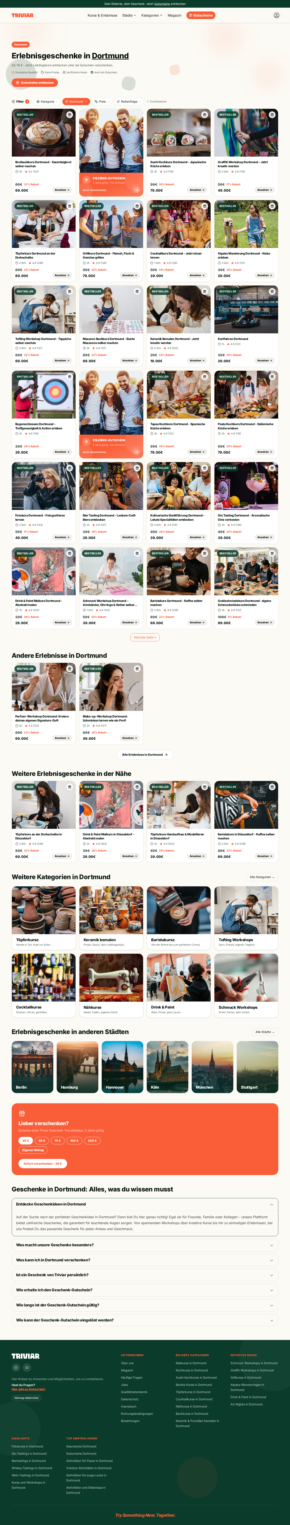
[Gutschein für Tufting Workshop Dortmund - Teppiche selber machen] (69, 291)
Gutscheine (203, 15)
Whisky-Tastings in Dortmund (32, 1468)
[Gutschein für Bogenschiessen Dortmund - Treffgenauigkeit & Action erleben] (69, 376)
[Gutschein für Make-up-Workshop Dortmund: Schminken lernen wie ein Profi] (137, 668)
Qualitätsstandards (134, 1392)
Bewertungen (130, 1421)
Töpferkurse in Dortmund (193, 1392)
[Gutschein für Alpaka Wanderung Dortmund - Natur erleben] (272, 206)
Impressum (128, 1406)
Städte (127, 15)
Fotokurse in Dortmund (27, 1446)
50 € (41, 1140)
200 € (92, 1140)
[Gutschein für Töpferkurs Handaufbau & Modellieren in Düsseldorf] (204, 787)
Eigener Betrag (33, 1150)
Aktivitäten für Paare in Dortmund (89, 1461)
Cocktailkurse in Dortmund (194, 1399)
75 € (58, 1140)
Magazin (174, 15)
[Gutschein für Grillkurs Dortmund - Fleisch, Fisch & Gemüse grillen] (137, 206)
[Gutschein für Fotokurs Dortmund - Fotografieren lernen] (69, 468)
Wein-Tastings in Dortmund (30, 1475)
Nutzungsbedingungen (137, 1413)
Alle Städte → (265, 1032)
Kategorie (47, 101)
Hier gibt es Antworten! (28, 1389)
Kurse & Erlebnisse (102, 15)
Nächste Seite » (145, 637)
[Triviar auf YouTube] (27, 1367)
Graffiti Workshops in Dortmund (252, 1370)
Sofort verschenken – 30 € (43, 1163)
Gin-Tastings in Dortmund (29, 1453)
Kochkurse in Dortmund (192, 1370)
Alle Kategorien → (262, 877)
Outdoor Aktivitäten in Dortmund (88, 1468)
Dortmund (76, 101)
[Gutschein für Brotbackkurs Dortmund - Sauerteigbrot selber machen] (69, 114)
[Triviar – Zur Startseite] (22, 15)
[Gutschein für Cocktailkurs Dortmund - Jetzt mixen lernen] (204, 206)
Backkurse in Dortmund (192, 1413)
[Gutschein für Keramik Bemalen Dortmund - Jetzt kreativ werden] (204, 291)
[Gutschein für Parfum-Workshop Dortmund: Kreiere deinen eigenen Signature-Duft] (69, 668)
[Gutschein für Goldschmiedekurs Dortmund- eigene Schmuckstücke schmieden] (272, 553)
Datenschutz (130, 1399)
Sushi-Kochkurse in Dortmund (196, 1377)
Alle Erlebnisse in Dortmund (142, 754)
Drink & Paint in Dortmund (248, 1397)
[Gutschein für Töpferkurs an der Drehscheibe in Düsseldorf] (69, 787)
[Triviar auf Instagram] (16, 1367)
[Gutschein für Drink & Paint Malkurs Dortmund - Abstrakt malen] (69, 553)
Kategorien (150, 15)
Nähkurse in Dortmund (191, 1406)
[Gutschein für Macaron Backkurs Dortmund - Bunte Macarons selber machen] (137, 291)
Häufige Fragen (131, 1377)
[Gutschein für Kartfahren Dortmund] (272, 291)
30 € (25, 1140)
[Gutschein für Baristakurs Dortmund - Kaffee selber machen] (204, 553)
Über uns (127, 1363)
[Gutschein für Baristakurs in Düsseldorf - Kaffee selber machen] (272, 787)
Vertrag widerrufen (26, 1397)
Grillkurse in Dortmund (246, 1377)
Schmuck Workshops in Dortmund (254, 1363)
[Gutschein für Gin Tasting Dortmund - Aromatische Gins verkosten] (272, 468)
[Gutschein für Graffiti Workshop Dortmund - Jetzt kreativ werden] (272, 114)
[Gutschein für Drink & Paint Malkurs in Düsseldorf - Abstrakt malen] (137, 787)
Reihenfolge (129, 101)
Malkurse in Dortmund (191, 1363)
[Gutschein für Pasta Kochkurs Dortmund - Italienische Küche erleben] (272, 376)
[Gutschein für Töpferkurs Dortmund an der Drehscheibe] (69, 206)
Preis (102, 101)
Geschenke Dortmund (81, 1446)
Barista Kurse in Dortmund (194, 1384)
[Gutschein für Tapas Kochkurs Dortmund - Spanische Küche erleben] (204, 376)
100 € (74, 1140)
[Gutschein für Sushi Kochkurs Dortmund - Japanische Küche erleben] (204, 114)
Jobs (124, 1384)
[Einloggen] (276, 15)
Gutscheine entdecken (37, 82)
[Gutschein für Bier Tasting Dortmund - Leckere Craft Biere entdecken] (137, 468)
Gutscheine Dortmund (81, 1453)
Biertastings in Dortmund (29, 1461)
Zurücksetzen (158, 101)
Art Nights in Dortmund (247, 1404)
